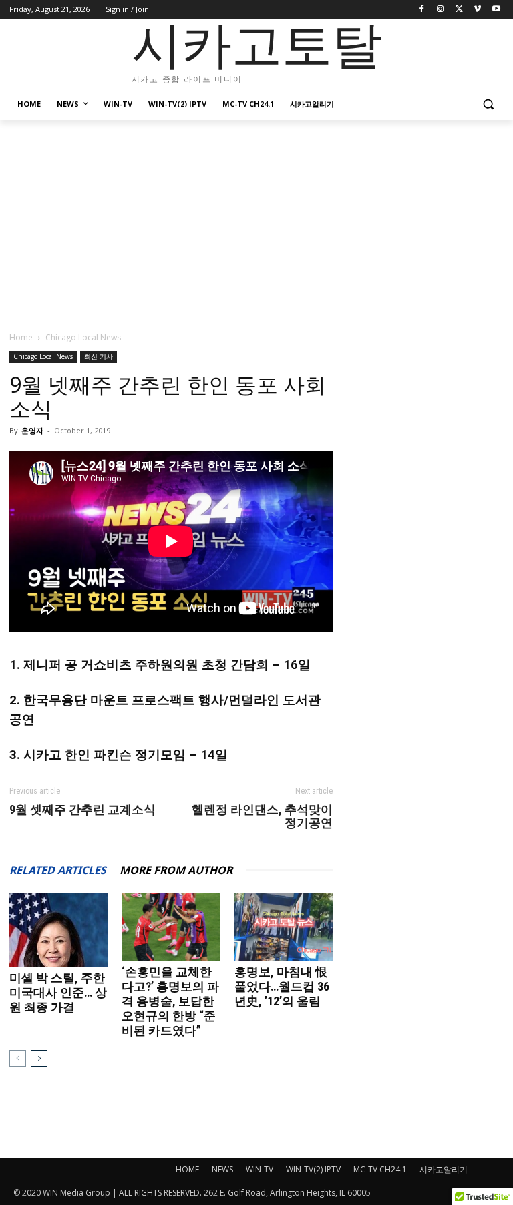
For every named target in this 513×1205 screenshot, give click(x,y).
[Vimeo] (477, 9)
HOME (187, 1169)
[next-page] (39, 1058)
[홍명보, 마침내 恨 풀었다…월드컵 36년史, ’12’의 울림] (283, 927)
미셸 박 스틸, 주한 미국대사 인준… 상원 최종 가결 (58, 992)
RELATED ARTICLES (57, 870)
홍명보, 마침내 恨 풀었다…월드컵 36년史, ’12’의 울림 (281, 986)
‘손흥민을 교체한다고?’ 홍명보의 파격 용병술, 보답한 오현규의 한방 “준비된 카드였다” (170, 1001)
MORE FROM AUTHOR (176, 870)
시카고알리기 (443, 1169)
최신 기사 (98, 356)
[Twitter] (459, 9)
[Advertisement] (256, 220)
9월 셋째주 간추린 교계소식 (82, 809)
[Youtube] (496, 9)
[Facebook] (422, 9)
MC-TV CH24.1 (380, 1169)
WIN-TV (259, 1169)
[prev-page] (17, 1058)
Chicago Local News (43, 356)
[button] (488, 104)
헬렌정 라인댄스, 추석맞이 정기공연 (262, 816)
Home (21, 337)
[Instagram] (440, 9)
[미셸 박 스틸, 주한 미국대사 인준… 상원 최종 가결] (58, 930)
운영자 (32, 430)
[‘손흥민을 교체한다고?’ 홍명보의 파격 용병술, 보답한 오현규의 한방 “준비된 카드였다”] (171, 927)
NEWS (222, 1169)
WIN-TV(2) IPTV (313, 1169)
